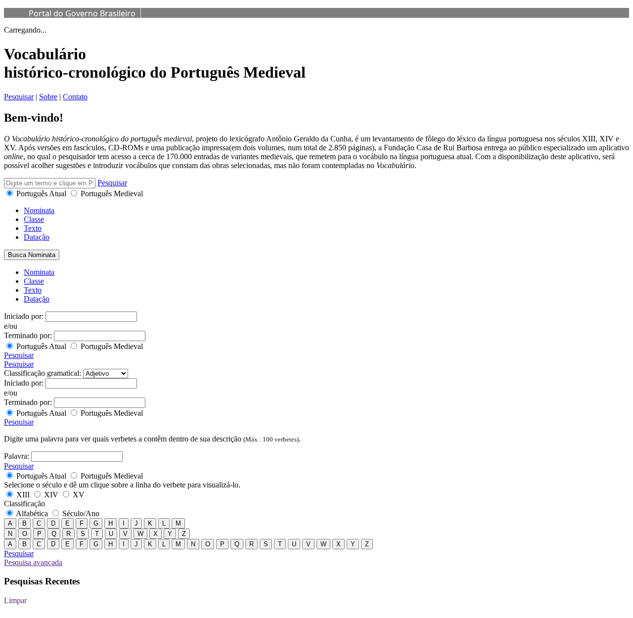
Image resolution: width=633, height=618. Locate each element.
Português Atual (41, 193)
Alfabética (32, 513)
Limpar (15, 600)
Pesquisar (19, 96)
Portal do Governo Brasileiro (82, 13)
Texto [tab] (33, 228)
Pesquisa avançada (33, 562)
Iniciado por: (24, 316)
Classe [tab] (34, 219)
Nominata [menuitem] (39, 272)
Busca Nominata (31, 255)
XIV (51, 494)
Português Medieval (111, 193)
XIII (23, 494)
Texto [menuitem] (33, 290)
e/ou (10, 326)
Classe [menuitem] (34, 281)
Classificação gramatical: (42, 373)
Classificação (24, 503)
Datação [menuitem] (36, 299)
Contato (75, 96)
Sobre (48, 96)
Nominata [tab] (39, 210)
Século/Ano (79, 513)
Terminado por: (28, 335)
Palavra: (16, 456)
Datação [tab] (36, 237)
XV (78, 494)
